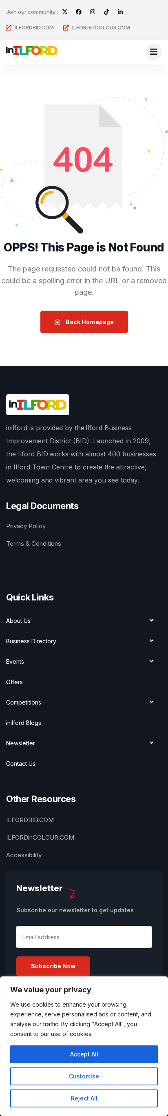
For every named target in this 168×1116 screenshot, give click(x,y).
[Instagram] (92, 12)
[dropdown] (154, 52)
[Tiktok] (106, 12)
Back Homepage (89, 321)
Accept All (84, 1054)
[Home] (31, 52)
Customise (84, 1076)
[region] (84, 1046)
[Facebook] (79, 12)
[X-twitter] (65, 12)
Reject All (84, 1098)
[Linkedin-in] (120, 12)
